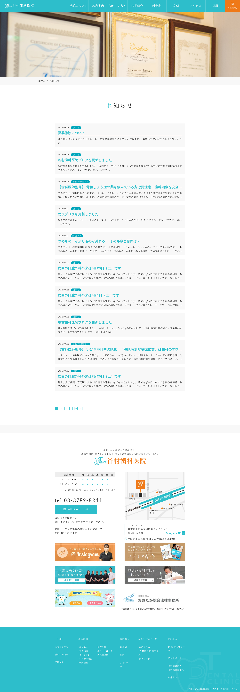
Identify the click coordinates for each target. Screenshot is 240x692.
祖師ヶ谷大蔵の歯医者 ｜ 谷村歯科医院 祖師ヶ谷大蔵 (213, 689)
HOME (59, 639)
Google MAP (173, 533)
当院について (78, 5)
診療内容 (83, 639)
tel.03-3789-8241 (78, 500)
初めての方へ (117, 5)
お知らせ (55, 80)
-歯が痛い (83, 647)
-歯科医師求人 (175, 666)
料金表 (156, 5)
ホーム (42, 80)
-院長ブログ (144, 659)
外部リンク (173, 677)
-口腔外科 (101, 647)
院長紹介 (137, 5)
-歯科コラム (144, 647)
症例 (176, 5)
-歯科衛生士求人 (176, 670)
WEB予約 (232, 8)
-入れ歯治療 (102, 655)
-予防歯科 (83, 663)
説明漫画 (172, 639)
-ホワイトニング (104, 651)
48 (76, 408)
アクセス (195, 5)
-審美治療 (83, 651)
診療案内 (98, 5)
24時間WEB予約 (77, 509)
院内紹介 (124, 639)
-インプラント (85, 655)
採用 (215, 5)
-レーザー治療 (85, 659)
